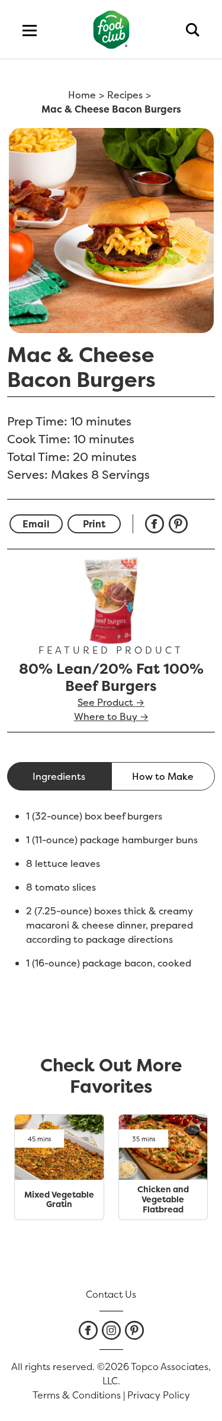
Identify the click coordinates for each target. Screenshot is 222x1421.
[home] (111, 29)
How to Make (163, 776)
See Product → (111, 702)
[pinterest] (180, 523)
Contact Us (111, 1294)
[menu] (29, 29)
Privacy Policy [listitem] (158, 1394)
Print (94, 523)
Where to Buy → (111, 716)
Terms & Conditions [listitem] (77, 1394)
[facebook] (157, 523)
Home (82, 94)
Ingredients (59, 776)
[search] (192, 29)
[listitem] (88, 1330)
